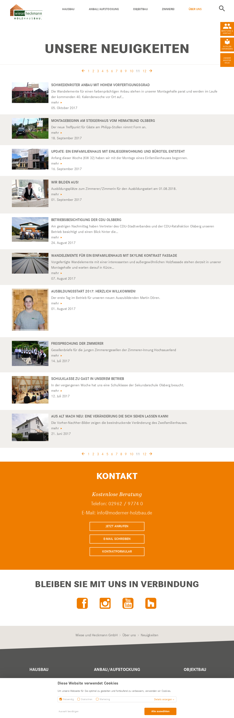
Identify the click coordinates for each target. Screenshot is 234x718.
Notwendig (68, 699)
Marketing (105, 699)
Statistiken (86, 699)
